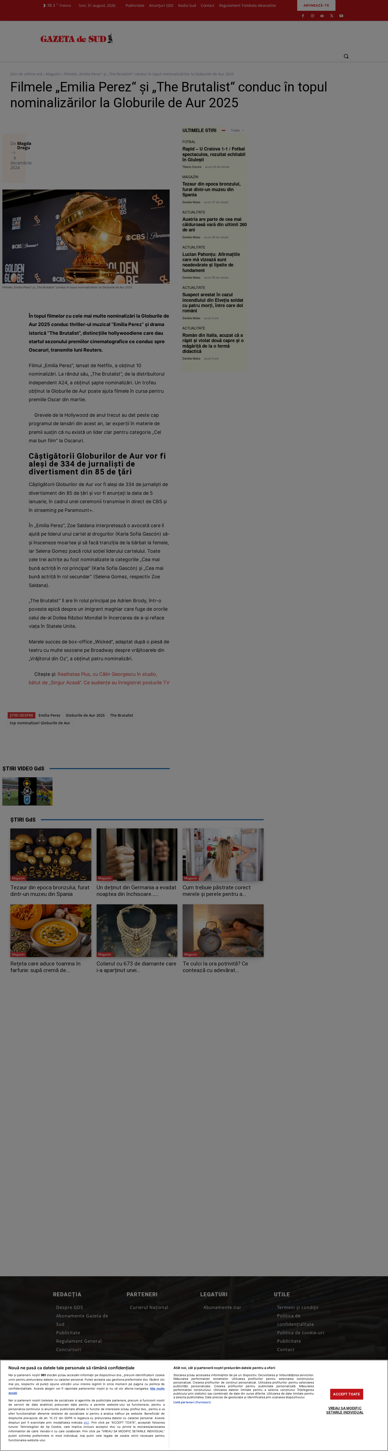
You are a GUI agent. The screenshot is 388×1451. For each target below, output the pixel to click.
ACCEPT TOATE (346, 1394)
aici (86, 1422)
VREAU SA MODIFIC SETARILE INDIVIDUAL (344, 1410)
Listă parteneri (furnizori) (192, 1402)
